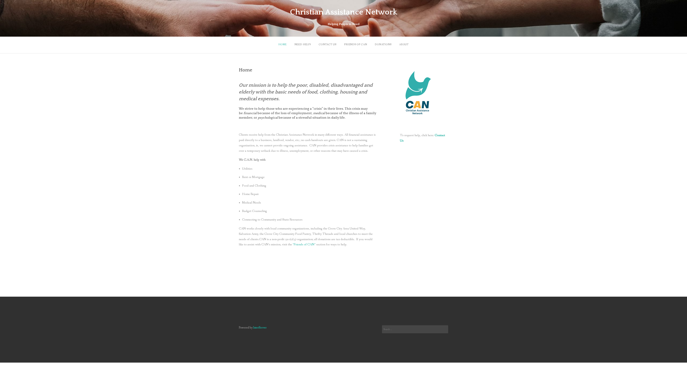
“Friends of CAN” (304, 245)
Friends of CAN (355, 44)
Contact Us (327, 44)
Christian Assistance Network (343, 12)
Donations (383, 44)
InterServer (260, 328)
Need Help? (302, 44)
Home (282, 44)
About (404, 44)
